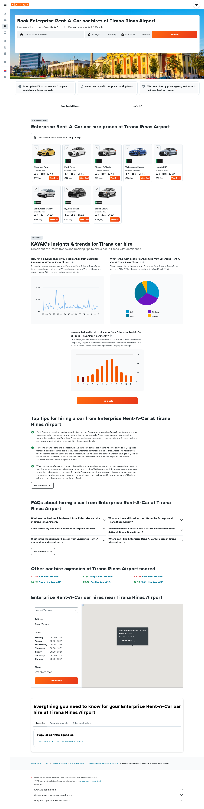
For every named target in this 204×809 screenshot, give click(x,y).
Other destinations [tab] (82, 723)
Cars (46, 763)
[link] (107, 400)
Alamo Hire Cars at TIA (46, 582)
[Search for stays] (5, 20)
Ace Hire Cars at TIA (97, 582)
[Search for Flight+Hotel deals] (5, 33)
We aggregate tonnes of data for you (53, 794)
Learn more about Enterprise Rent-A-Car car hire (60, 741)
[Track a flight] (5, 47)
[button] (5, 4)
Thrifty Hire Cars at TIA (148, 582)
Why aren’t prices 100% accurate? (52, 800)
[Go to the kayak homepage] (20, 4)
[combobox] (25, 26)
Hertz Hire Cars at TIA (148, 576)
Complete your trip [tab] (59, 723)
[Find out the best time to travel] (5, 54)
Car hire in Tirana (77, 763)
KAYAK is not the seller (45, 789)
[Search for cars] (5, 26)
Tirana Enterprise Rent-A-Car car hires (103, 763)
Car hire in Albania (59, 763)
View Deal (54, 178)
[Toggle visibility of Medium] (153, 311)
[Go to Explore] (5, 41)
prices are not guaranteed (90, 781)
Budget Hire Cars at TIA (98, 576)
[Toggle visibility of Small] (130, 316)
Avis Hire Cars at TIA (45, 576)
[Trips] (5, 62)
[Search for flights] (5, 14)
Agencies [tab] (40, 723)
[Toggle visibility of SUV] (129, 311)
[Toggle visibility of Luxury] (153, 316)
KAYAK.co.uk (36, 763)
